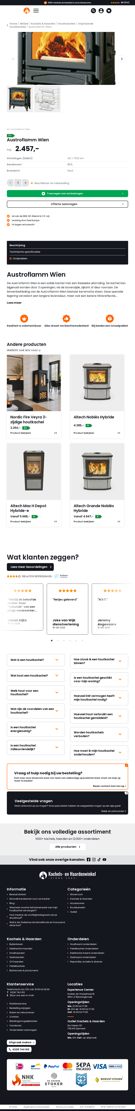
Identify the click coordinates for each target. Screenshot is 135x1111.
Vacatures (15, 1025)
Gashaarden (16, 957)
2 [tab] (58, 640)
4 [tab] (70, 640)
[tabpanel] (67, 609)
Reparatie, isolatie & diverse (86, 961)
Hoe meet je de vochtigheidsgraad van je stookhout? (33, 917)
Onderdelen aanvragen (23, 1030)
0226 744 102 (16, 992)
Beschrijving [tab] (17, 245)
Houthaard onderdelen (83, 944)
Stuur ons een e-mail (20, 995)
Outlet (73, 912)
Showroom (76, 894)
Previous (10, 58)
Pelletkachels (17, 966)
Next (120, 58)
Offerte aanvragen (64, 204)
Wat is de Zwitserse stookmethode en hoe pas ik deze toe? (37, 924)
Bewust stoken (17, 894)
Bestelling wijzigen (19, 1008)
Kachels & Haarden (43, 23)
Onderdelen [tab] (19, 258)
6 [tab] (82, 640)
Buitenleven (16, 944)
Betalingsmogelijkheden (23, 1021)
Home (13, 23)
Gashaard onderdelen (83, 957)
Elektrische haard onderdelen (87, 953)
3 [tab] (64, 640)
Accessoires (77, 903)
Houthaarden (66, 23)
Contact (14, 1016)
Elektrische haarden (20, 948)
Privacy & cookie (64, 1107)
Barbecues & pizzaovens (23, 970)
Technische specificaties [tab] (24, 252)
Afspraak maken (20, 1042)
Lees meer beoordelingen (29, 567)
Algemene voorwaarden (37, 1107)
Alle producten (65, 847)
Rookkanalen (77, 907)
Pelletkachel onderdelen (84, 948)
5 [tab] (76, 640)
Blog (12, 903)
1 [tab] (51, 640)
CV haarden (16, 961)
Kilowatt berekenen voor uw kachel (29, 898)
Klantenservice (18, 1003)
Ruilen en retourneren (21, 1012)
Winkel (24, 23)
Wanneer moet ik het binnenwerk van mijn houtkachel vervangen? (33, 909)
